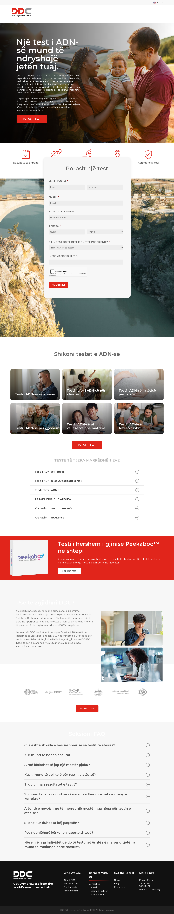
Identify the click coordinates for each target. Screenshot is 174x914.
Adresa (55, 226)
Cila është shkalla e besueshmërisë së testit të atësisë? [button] (69, 745)
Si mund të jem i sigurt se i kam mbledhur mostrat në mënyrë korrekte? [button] (75, 796)
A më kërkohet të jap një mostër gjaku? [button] (57, 765)
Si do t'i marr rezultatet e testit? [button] (50, 784)
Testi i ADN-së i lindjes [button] (49, 471)
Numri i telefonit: (62, 211)
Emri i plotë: (58, 181)
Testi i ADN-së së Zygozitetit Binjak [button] (58, 480)
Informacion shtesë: (63, 256)
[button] (32, 119)
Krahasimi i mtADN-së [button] (49, 517)
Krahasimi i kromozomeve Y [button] (53, 508)
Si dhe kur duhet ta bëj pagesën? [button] (51, 823)
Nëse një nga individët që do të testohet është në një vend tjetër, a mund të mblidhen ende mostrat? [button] (79, 844)
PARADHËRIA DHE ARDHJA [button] (53, 499)
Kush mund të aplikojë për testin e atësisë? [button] (60, 775)
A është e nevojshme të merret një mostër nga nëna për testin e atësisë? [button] (77, 811)
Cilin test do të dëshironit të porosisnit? (79, 242)
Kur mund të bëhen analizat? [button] (48, 755)
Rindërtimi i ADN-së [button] (48, 490)
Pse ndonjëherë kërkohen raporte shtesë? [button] (58, 832)
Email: (54, 197)
